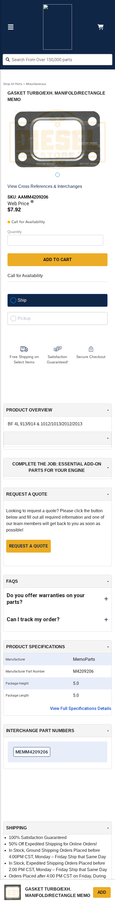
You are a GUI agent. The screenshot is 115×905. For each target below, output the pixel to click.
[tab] (57, 175)
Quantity (14, 232)
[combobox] (57, 60)
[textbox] (57, 59)
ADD (102, 892)
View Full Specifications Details (80, 708)
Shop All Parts (12, 84)
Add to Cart (57, 259)
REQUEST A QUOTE (28, 546)
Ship (22, 300)
